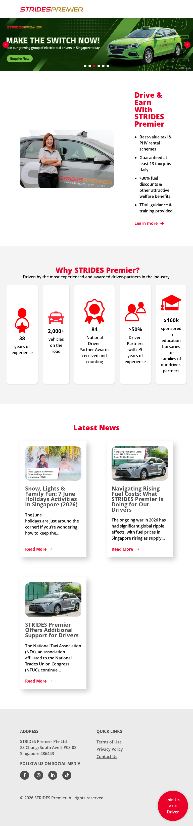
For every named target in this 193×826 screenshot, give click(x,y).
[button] (6, 45)
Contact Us (106, 756)
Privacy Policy (109, 749)
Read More (35, 549)
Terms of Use (109, 742)
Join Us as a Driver (173, 806)
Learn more (146, 223)
